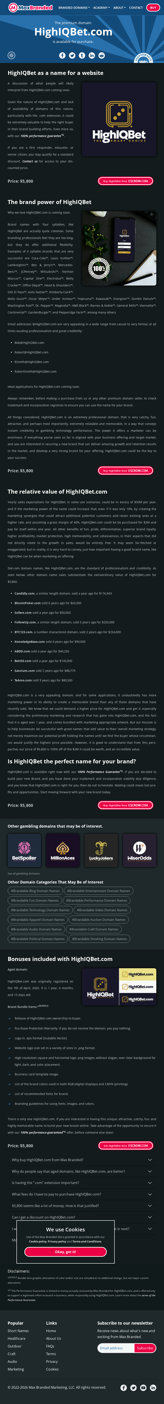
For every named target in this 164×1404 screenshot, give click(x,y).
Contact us (29, 161)
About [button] (118, 8)
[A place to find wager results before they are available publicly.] (24, 850)
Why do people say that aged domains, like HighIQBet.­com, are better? (68, 1171)
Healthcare (16, 1338)
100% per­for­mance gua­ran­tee (42, 136)
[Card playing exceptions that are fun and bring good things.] (101, 850)
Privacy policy (57, 1241)
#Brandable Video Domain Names (102, 910)
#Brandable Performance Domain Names (96, 900)
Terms (51, 1354)
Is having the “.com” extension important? (45, 1182)
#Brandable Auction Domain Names (98, 919)
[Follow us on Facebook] (123, 1387)
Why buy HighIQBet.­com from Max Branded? (47, 1160)
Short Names (18, 1330)
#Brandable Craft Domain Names (93, 929)
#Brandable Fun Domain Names (35, 900)
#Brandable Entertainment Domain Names (98, 891)
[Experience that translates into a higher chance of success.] (139, 850)
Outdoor (15, 1346)
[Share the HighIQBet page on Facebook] (62, 55)
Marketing (16, 1369)
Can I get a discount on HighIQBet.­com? (43, 1217)
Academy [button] (100, 8)
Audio (12, 1361)
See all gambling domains (24, 873)
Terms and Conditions (86, 1241)
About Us (53, 1338)
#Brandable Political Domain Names (37, 939)
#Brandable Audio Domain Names (36, 929)
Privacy (52, 1361)
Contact (136, 8)
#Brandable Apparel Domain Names (37, 919)
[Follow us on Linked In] (153, 1387)
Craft (12, 1354)
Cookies (52, 1369)
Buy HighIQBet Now (115, 181)
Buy (153, 8)
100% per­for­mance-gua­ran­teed (43, 1132)
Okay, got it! (65, 1251)
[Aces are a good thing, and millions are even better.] (63, 850)
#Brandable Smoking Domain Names (99, 939)
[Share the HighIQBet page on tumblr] (82, 55)
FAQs (50, 1346)
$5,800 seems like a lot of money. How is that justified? (55, 1205)
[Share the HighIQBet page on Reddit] (101, 55)
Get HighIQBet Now (115, 1145)
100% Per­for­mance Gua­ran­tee (100, 772)
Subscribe (145, 1348)
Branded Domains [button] (73, 8)
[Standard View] (11, 55)
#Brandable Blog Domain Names (35, 891)
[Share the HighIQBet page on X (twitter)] (72, 55)
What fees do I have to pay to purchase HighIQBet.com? (56, 1194)
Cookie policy (38, 1241)
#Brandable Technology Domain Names (40, 910)
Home (51, 1330)
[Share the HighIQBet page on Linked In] (92, 55)
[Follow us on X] (133, 1387)
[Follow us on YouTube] (143, 1387)
